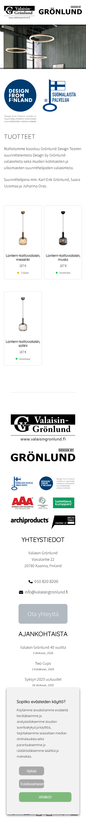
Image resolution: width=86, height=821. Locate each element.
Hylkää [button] (31, 771)
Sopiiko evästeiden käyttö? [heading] (41, 701)
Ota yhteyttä (43, 614)
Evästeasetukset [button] (32, 784)
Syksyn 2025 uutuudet (43, 679)
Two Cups (43, 663)
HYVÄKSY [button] (45, 797)
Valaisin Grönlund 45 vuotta (43, 647)
